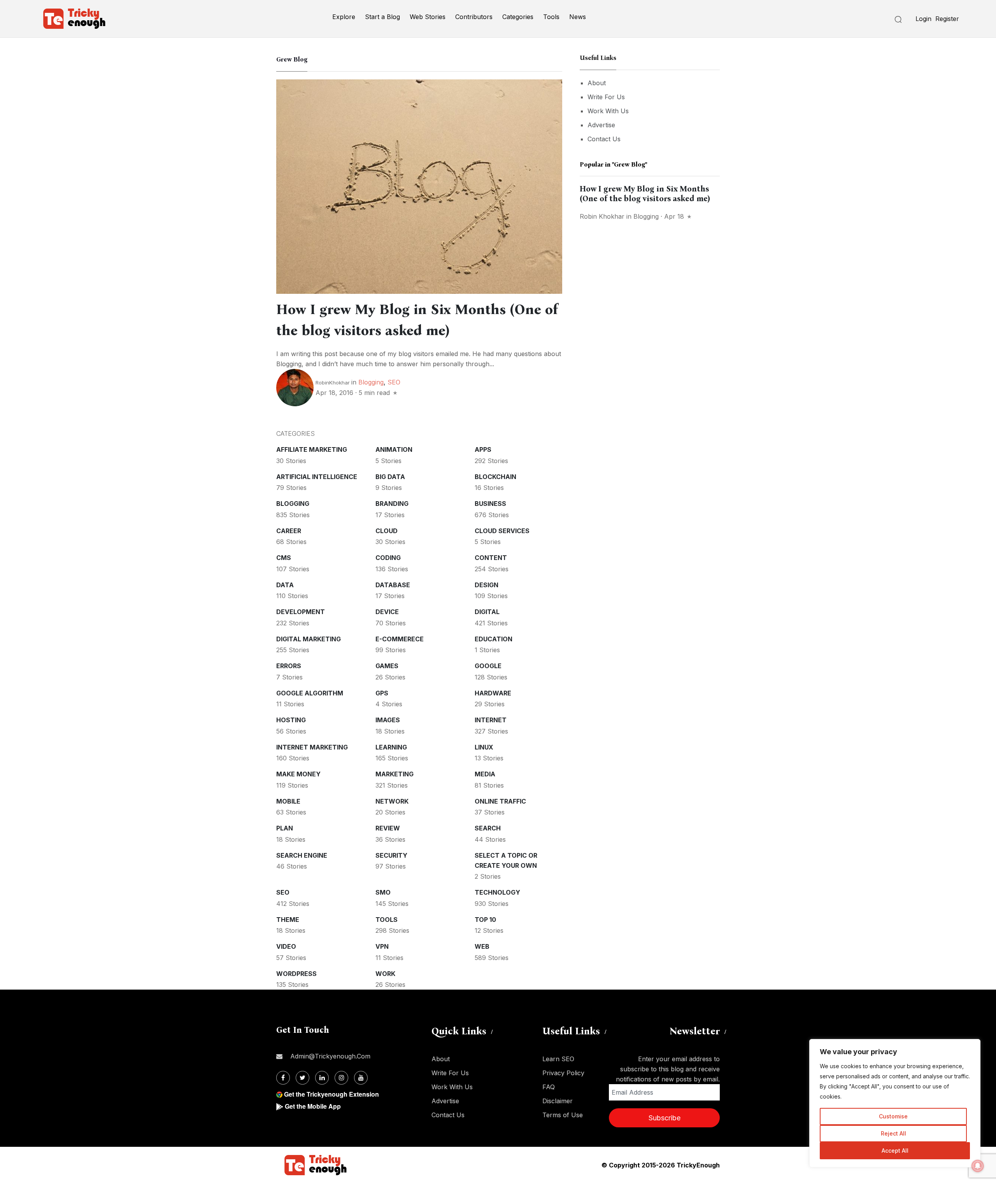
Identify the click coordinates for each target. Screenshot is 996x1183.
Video (286, 946)
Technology (497, 892)
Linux (484, 747)
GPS (381, 693)
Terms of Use (562, 1115)
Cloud (386, 531)
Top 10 (485, 919)
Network (392, 801)
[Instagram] (341, 1078)
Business (490, 503)
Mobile (288, 801)
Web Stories (427, 17)
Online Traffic (500, 801)
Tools (551, 17)
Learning (391, 747)
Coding (388, 558)
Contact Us (604, 139)
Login (923, 19)
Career (288, 531)
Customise (893, 1116)
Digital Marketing (308, 639)
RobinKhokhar (333, 382)
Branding (392, 503)
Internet (491, 720)
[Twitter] (302, 1078)
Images (387, 720)
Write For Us (606, 97)
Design (486, 585)
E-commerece (399, 639)
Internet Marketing (312, 747)
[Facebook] (283, 1078)
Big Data (390, 477)
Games (386, 666)
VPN (382, 946)
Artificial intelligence (316, 477)
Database (392, 585)
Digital (487, 612)
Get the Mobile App (313, 1106)
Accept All (895, 1150)
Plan (284, 828)
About (596, 83)
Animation (393, 449)
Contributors (474, 17)
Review (387, 828)
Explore (343, 17)
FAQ (548, 1087)
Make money (298, 774)
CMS (283, 558)
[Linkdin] (322, 1078)
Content (491, 558)
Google (488, 666)
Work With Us (608, 111)
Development (300, 612)
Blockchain (495, 477)
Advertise (601, 125)
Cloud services (502, 531)
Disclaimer (557, 1101)
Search (488, 828)
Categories (517, 17)
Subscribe (664, 1118)
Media (485, 774)
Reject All (893, 1133)
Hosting (291, 720)
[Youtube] (361, 1078)
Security (391, 855)
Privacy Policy (563, 1073)
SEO (394, 382)
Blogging (371, 382)
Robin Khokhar (602, 216)
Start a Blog (382, 17)
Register (947, 19)
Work (385, 974)
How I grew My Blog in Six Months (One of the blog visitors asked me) (645, 193)
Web (482, 946)
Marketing (394, 774)
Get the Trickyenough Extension (331, 1094)
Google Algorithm (309, 693)
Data (285, 585)
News (577, 17)
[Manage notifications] (977, 1166)
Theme (287, 919)
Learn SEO (558, 1059)
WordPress (296, 974)
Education (493, 639)
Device (387, 612)
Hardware (493, 693)
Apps (483, 449)
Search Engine (301, 855)
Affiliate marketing (311, 449)
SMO (383, 892)
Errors (288, 666)
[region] (894, 1103)
